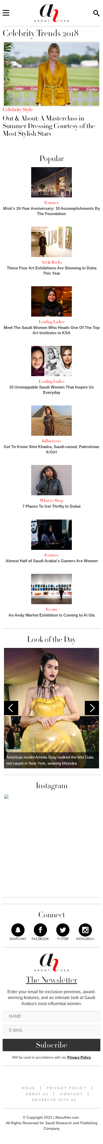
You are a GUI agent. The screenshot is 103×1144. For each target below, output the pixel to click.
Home (28, 1088)
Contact (71, 1094)
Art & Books (51, 262)
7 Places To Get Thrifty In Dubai (51, 506)
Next (92, 708)
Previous (11, 708)
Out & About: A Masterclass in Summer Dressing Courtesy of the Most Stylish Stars (49, 126)
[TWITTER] (62, 930)
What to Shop (51, 500)
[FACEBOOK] (40, 930)
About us (37, 1094)
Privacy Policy (79, 1057)
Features (51, 202)
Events (51, 609)
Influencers (51, 441)
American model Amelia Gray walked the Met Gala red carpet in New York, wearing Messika (49, 760)
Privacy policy (66, 1088)
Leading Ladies (51, 321)
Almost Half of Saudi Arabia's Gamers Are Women (52, 561)
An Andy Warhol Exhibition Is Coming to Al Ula (51, 615)
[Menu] (6, 13)
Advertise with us (54, 1100)
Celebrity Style (18, 110)
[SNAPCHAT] (18, 930)
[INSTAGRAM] (85, 930)
